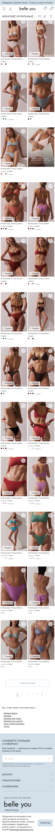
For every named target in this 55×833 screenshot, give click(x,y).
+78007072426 (11, 810)
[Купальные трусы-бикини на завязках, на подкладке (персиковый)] (14, 202)
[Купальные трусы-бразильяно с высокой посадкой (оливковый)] (33, 448)
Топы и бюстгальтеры (14, 724)
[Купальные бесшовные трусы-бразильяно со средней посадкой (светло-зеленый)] (3, 503)
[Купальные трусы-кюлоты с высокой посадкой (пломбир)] (14, 37)
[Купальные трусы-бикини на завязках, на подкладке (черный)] (6, 228)
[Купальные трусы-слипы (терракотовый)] (28, 64)
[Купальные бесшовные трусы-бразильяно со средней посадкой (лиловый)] (6, 503)
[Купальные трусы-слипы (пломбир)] (41, 37)
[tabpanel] (14, 37)
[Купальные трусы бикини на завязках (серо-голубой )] (28, 613)
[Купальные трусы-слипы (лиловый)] (14, 586)
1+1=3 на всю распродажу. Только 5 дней (28, 2)
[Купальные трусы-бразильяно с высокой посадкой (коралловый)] (41, 421)
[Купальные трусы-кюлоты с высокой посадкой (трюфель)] (6, 64)
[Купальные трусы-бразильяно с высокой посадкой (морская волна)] (31, 448)
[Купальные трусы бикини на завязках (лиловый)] (41, 586)
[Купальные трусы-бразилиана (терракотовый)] (14, 312)
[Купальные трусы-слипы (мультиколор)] (33, 64)
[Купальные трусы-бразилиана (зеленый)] (3, 119)
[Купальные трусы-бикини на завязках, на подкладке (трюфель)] (1, 228)
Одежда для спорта (13, 721)
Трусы (7, 726)
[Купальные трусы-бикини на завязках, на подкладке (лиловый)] (41, 202)
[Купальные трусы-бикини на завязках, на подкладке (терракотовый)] (3, 228)
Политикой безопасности (21, 829)
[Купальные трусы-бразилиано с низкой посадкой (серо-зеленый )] (41, 92)
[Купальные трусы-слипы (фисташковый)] (1, 613)
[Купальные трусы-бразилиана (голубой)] (1, 119)
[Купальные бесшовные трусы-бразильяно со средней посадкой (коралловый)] (14, 476)
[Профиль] (10, 9)
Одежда (7, 716)
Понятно (45, 823)
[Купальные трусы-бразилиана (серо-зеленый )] (14, 92)
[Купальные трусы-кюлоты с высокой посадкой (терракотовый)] (1, 64)
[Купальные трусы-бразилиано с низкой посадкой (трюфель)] (28, 119)
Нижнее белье (10, 713)
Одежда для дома (12, 718)
